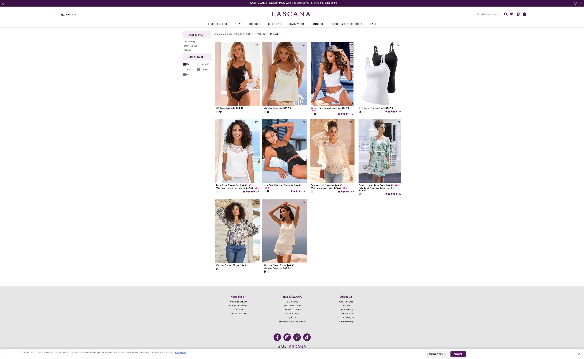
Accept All (458, 354)
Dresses (254, 24)
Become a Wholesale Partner (292, 321)
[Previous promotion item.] (3, 3)
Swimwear (296, 24)
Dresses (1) (189, 50)
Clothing (275, 24)
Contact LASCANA (238, 313)
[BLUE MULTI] (360, 194)
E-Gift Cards (292, 301)
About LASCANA (346, 301)
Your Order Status (292, 305)
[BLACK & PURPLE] (217, 269)
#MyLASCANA (292, 346)
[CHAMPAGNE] (217, 112)
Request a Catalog (292, 309)
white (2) (189, 69)
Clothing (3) (190, 46)
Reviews (346, 305)
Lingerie (318, 24)
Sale (373, 24)
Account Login (292, 313)
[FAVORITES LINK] (511, 14)
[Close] (579, 353)
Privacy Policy (346, 309)
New (238, 24)
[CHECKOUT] (524, 14)
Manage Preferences (437, 354)
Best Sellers (217, 24)
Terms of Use (346, 313)
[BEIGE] (312, 191)
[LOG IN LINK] (517, 14)
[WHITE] (312, 114)
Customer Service (238, 301)
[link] (256, 45)
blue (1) (189, 75)
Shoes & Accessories (347, 24)
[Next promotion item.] (581, 3)
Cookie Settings (346, 321)
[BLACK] (220, 112)
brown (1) (204, 69)
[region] (292, 354)
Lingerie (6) (189, 42)
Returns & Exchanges (238, 305)
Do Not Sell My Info (346, 317)
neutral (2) (205, 64)
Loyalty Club (292, 317)
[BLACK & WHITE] (360, 112)
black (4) (189, 64)
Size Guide (238, 309)
